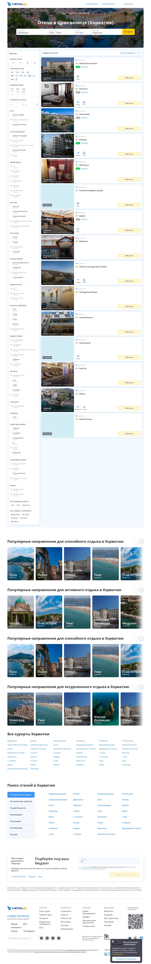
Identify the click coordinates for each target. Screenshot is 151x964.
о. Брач (102, 753)
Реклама (107, 925)
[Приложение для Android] (135, 938)
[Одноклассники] (53, 938)
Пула (101, 761)
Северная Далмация (39, 745)
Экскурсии (43, 918)
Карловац (80, 741)
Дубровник (12, 741)
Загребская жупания (62, 749)
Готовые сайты (88, 926)
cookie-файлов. (117, 954)
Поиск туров (44, 911)
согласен (86, 867)
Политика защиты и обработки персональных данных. (68, 952)
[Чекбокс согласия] (79, 868)
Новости (64, 915)
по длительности (18, 808)
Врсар (10, 765)
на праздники (16, 828)
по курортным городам (20, 795)
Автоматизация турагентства (89, 921)
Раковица (34, 769)
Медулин (80, 765)
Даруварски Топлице (108, 749)
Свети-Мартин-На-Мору (17, 745)
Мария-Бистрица (129, 745)
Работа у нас (66, 918)
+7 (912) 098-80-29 (108, 4)
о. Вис (55, 761)
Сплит (55, 745)
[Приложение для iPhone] (130, 938)
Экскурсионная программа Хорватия (18, 769)
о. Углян (33, 761)
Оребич (79, 753)
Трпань (33, 757)
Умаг (124, 761)
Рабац (101, 765)
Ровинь (56, 765)
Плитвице (103, 741)
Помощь (14, 931)
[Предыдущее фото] (43, 69)
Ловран (56, 757)
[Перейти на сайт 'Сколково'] (107, 938)
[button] (108, 69)
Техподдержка (29, 931)
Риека (9, 749)
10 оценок (84, 168)
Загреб (33, 741)
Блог (41, 927)
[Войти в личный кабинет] (142, 4)
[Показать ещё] (141, 541)
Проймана (11, 757)
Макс (40, 876)
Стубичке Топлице (38, 749)
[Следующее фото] (72, 69)
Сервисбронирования (88, 912)
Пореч (33, 765)
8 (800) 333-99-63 (92, 4)
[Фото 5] (65, 80)
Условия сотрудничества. (42, 952)
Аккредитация (67, 929)
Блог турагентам (111, 918)
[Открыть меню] (137, 4)
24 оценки (84, 92)
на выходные (16, 814)
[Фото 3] (55, 80)
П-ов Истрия (127, 741)
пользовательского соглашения (76, 950)
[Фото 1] (45, 80)
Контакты (65, 925)
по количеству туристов (21, 801)
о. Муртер (11, 761)
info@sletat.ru (16, 927)
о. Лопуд (57, 753)
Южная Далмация (107, 745)
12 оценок (84, 143)
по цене (13, 834)
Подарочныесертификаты (44, 923)
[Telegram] (41, 938)
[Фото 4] (60, 80)
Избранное (128, 4)
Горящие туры (45, 915)
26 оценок (84, 67)
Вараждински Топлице (86, 749)
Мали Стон (80, 761)
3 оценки (84, 219)
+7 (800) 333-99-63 (18, 876)
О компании (66, 911)
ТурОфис (86, 917)
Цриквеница (81, 757)
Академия (108, 915)
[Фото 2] (50, 80)
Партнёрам (109, 922)
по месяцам (15, 821)
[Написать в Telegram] (118, 4)
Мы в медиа (66, 922)
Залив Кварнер (59, 741)
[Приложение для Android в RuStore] (141, 938)
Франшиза (108, 911)
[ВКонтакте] (47, 938)
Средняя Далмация (84, 745)
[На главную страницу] (18, 4)
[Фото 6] (70, 80)
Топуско (33, 753)
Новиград (126, 765)
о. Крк (124, 757)
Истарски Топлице (130, 749)
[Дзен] (58, 938)
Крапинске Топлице (16, 753)
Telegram (32, 876)
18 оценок (84, 118)
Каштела (125, 753)
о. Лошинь (103, 757)
